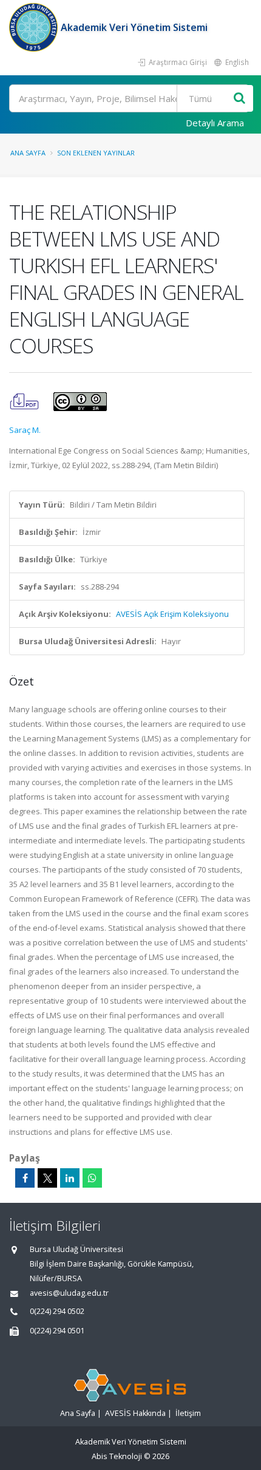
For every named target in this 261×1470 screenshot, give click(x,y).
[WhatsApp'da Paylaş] (92, 1178)
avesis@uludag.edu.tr (69, 1293)
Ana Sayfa (28, 152)
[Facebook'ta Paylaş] (25, 1178)
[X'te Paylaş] (47, 1178)
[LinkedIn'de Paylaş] (70, 1178)
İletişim (188, 1413)
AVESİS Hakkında (135, 1413)
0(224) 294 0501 (57, 1330)
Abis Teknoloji (117, 1456)
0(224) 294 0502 (57, 1311)
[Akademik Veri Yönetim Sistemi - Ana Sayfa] (35, 27)
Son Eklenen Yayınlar (96, 152)
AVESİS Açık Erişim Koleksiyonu (172, 613)
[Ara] (239, 98)
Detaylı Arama (215, 123)
